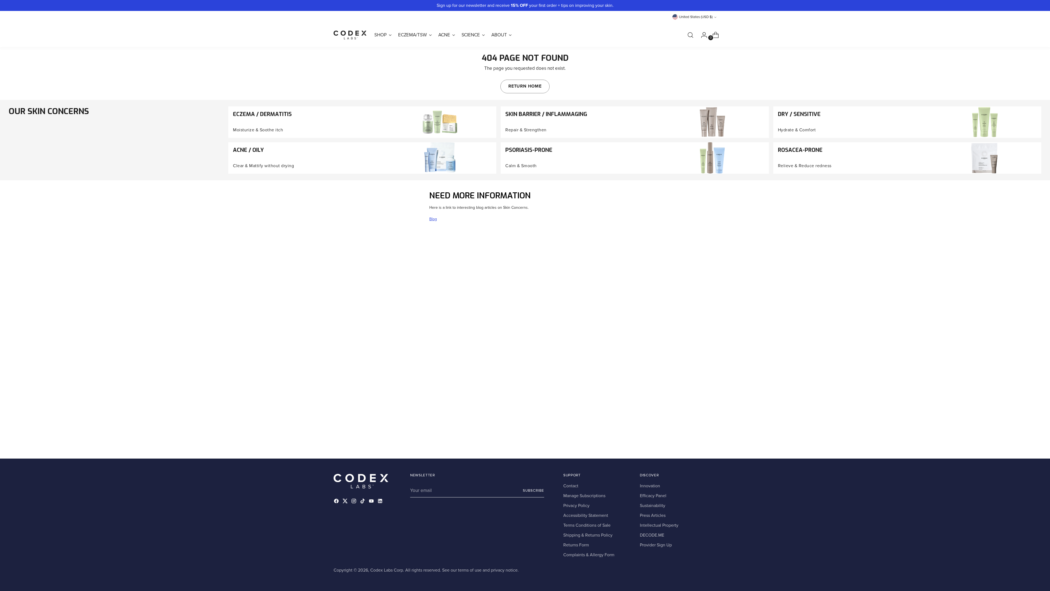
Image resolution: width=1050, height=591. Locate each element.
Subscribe (533, 490)
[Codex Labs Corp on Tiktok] (363, 502)
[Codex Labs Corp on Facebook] (337, 502)
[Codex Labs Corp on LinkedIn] (380, 502)
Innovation (650, 486)
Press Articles (653, 515)
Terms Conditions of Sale (587, 525)
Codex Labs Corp (386, 570)
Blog (433, 219)
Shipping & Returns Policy (587, 535)
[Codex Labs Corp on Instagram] (354, 502)
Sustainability (652, 505)
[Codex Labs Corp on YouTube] (372, 502)
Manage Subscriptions (584, 496)
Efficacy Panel (653, 496)
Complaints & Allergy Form (588, 555)
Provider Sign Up (656, 545)
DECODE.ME (652, 535)
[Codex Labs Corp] (350, 35)
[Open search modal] (690, 35)
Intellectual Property (659, 525)
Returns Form (576, 545)
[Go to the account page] (701, 35)
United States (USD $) (696, 17)
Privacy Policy (576, 505)
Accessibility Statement (585, 515)
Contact (570, 486)
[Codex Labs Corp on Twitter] (345, 502)
